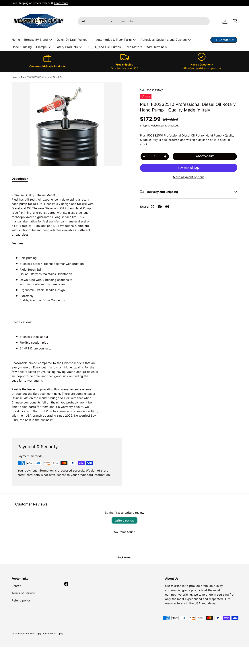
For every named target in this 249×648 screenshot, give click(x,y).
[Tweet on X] (152, 206)
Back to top (124, 557)
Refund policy (21, 600)
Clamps (41, 47)
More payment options (188, 177)
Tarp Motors (133, 47)
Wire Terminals (156, 47)
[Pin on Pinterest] (167, 206)
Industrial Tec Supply (30, 633)
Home (16, 39)
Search (16, 586)
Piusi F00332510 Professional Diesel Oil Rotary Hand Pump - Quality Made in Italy (43, 77)
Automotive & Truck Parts (114, 39)
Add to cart (205, 156)
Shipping (145, 125)
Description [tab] (20, 178)
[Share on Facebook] (160, 206)
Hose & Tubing (22, 47)
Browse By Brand (36, 39)
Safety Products (66, 47)
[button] (235, 21)
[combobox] (144, 21)
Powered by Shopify (52, 633)
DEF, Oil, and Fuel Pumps (104, 47)
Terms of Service (23, 593)
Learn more (61, 3)
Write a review (124, 520)
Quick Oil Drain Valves (72, 39)
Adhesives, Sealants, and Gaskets (164, 39)
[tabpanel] (67, 307)
